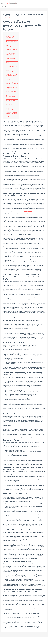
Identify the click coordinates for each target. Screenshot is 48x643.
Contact (40, 4)
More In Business (9, 103)
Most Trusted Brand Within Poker (11, 51)
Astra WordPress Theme (31, 638)
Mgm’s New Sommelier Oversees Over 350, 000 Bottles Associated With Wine (12, 61)
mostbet (32, 169)
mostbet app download (28, 211)
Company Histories (9, 93)
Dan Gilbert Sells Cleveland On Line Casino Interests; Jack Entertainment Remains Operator (12, 37)
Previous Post (4, 633)
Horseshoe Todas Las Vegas (11, 50)
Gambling (7, 108)
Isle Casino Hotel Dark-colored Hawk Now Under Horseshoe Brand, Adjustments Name (12, 100)
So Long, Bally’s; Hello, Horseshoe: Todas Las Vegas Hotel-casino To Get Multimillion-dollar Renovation (12, 73)
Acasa (33, 4)
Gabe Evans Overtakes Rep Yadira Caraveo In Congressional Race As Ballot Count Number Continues (12, 48)
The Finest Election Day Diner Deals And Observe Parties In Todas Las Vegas (12, 91)
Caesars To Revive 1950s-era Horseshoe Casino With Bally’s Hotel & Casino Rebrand (12, 106)
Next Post (45, 633)
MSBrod (3, 7)
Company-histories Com (10, 58)
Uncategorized (6, 17)
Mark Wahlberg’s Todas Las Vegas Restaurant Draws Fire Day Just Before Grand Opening (12, 41)
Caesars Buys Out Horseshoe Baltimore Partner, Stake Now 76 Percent (11, 87)
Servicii (36, 4)
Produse (45, 4)
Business (7, 95)
